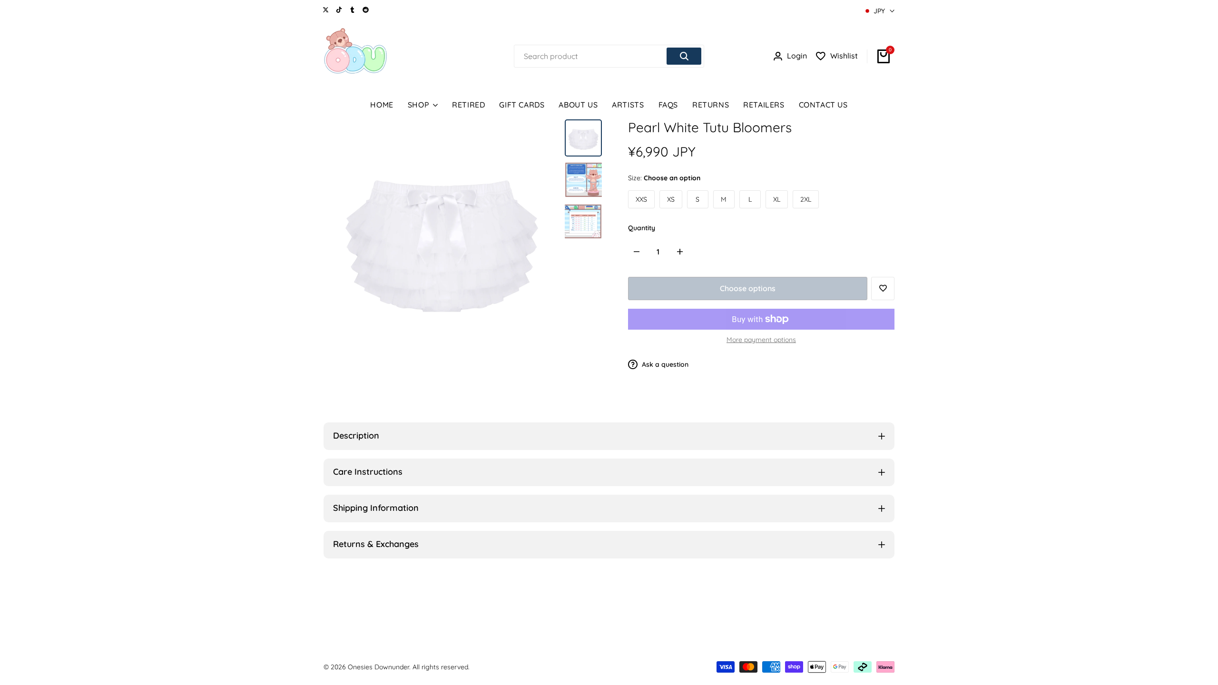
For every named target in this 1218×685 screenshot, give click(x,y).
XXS (641, 199)
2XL (805, 199)
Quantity (641, 228)
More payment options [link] (761, 339)
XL (776, 199)
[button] (882, 288)
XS (671, 199)
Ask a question (664, 364)
